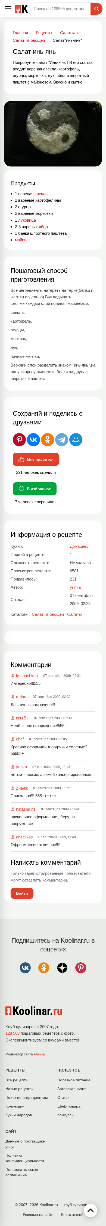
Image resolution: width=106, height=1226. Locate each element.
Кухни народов (18, 1115)
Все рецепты (16, 1080)
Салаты (74, 614)
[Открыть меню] (8, 9)
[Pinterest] (19, 439)
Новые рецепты (19, 1089)
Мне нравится (40, 459)
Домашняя (79, 546)
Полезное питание (74, 1080)
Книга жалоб (72, 1214)
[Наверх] (90, 1210)
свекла (41, 193)
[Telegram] (61, 439)
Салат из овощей (48, 614)
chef (20, 739)
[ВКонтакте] (33, 439)
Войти (22, 893)
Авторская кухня (71, 1089)
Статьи (63, 1097)
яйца (43, 226)
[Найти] (96, 9)
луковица (27, 220)
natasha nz (26, 809)
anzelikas (24, 837)
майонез (22, 239)
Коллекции (14, 1106)
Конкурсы (65, 1115)
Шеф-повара (68, 1106)
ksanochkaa (27, 675)
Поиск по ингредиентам (26, 1097)
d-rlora (21, 696)
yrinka (21, 766)
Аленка (39, 1054)
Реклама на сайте (39, 1214)
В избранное (39, 489)
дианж (22, 788)
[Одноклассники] (47, 439)
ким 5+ (22, 718)
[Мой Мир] (75, 439)
